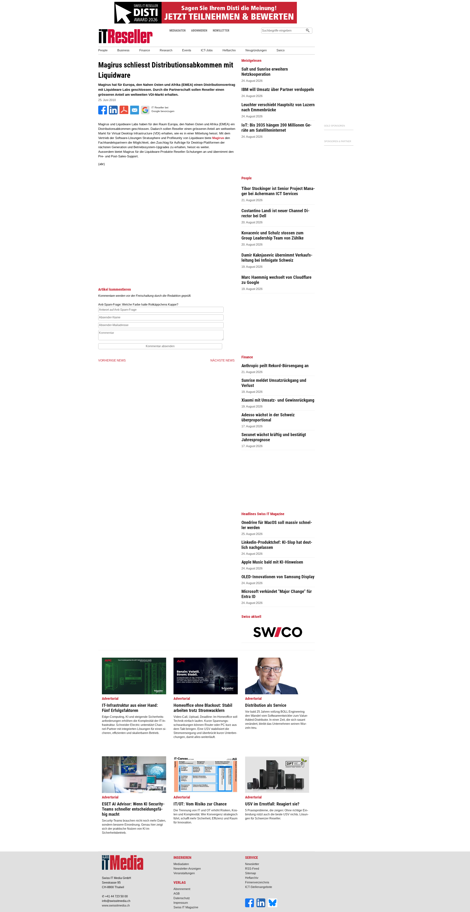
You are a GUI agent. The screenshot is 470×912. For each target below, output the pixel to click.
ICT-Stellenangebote (258, 887)
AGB (176, 893)
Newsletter (252, 864)
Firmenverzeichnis (257, 882)
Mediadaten (181, 864)
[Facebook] (250, 906)
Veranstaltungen (184, 873)
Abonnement (181, 889)
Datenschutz (181, 898)
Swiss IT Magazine (185, 907)
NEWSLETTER (221, 30)
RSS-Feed (252, 868)
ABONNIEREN (199, 30)
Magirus (218, 138)
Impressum (180, 902)
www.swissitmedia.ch (116, 905)
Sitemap (250, 873)
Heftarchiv (251, 877)
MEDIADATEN (177, 30)
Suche (264, 37)
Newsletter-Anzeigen (187, 868)
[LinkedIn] (262, 906)
